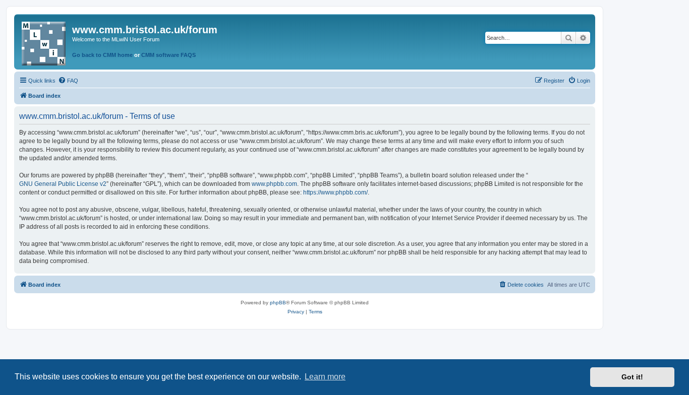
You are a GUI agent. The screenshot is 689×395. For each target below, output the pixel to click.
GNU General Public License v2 (62, 183)
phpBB (278, 302)
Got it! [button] (632, 377)
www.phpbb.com (274, 183)
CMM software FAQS (168, 55)
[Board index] (44, 42)
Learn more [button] (325, 376)
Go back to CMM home (102, 55)
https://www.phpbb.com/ (335, 192)
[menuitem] (68, 81)
